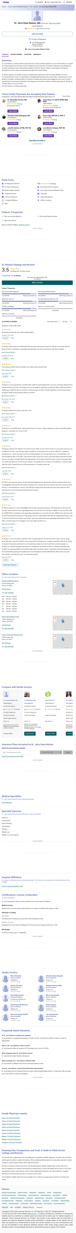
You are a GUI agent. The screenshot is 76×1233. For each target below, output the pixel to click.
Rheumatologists (65, 1200)
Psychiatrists (46, 1200)
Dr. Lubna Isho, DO (71, 700)
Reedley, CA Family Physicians (11, 1139)
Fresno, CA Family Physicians (11, 1121)
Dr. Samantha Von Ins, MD (17, 100)
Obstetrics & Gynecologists (17, 1198)
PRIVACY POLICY (28, 1207)
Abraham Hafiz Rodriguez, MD (18, 115)
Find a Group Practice (59, 1203)
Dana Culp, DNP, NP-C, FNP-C (54, 115)
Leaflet (61, 594)
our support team (47, 1177)
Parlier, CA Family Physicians (11, 1127)
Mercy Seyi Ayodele (52, 995)
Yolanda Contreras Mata (54, 985)
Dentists (49, 1192)
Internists (64, 1195)
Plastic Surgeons (28, 1200)
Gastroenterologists (46, 1195)
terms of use (32, 1214)
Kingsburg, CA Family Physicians (12, 1142)
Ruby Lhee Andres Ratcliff (19, 1014)
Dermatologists (57, 1192)
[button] (63, 585)
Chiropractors (41, 1192)
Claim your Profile (54, 23)
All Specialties (24, 1203)
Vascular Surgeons (14, 1203)
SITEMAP (18, 1207)
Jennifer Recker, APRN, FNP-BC (19, 128)
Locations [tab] (27, 54)
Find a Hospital (48, 1203)
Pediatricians (19, 1200)
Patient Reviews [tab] (16, 54)
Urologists (4, 1203)
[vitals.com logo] (6, 2)
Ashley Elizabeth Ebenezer (19, 1005)
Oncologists (30, 1198)
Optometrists (49, 1198)
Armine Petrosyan (16, 985)
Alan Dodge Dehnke (17, 995)
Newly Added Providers (36, 1203)
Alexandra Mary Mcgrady (54, 976)
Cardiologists (32, 1192)
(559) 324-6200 (9, 593)
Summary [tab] (5, 54)
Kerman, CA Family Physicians (11, 1133)
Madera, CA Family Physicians (11, 1136)
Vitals (71, 594)
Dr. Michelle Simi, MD (29, 700)
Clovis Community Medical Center (39, 49)
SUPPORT (5, 1207)
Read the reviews (24, 225)
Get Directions (6, 589)
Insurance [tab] (37, 54)
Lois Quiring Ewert (52, 1014)
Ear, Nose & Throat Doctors (9, 1195)
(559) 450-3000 (9, 628)
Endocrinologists (22, 1195)
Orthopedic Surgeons (60, 1198)
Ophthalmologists (39, 1198)
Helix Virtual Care (49, 700)
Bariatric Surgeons (22, 1192)
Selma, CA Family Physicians (11, 1130)
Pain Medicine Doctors (8, 1200)
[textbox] (20, 752)
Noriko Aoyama (51, 1005)
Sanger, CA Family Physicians (11, 1124)
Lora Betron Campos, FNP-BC (54, 128)
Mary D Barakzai (15, 976)
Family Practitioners (33, 1195)
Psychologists (55, 1200)
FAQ (11, 1207)
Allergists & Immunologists (9, 1192)
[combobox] (20, 752)
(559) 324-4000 (9, 646)
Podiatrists (38, 1200)
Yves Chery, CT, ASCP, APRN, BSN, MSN (55, 100)
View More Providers (37, 140)
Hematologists (57, 1195)
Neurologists (5, 1198)
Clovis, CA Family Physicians (11, 1118)
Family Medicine (7, 802)
